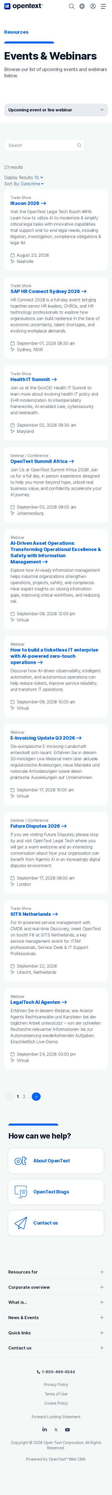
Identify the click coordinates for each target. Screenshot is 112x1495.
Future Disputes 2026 (35, 826)
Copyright (19, 1442)
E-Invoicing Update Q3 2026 (42, 738)
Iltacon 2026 (24, 203)
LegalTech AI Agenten (35, 1002)
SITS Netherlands (30, 914)
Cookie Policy (56, 1403)
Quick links (19, 1332)
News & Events (23, 1317)
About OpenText (51, 1160)
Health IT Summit (30, 379)
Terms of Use (56, 1394)
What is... (17, 1302)
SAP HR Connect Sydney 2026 (45, 291)
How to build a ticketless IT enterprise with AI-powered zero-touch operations (54, 656)
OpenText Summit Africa (38, 461)
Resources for (23, 1272)
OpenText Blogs (51, 1191)
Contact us (45, 1223)
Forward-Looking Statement (56, 1416)
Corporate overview (29, 1287)
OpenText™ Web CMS (67, 1459)
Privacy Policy (56, 1384)
